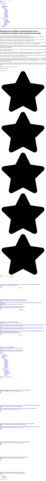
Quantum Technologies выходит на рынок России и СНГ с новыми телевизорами (15, 390)
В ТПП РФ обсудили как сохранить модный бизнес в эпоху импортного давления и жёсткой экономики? (20, 405)
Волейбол (6, 20)
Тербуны (6, 15)
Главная (3, 5)
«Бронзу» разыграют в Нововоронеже (7, 347)
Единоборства (7, 21)
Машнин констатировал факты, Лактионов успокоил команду (12, 472)
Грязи (5, 8)
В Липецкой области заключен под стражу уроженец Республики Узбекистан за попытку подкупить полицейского (22, 327)
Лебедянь (6, 12)
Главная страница (3, 28)
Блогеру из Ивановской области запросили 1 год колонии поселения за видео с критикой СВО (18, 408)
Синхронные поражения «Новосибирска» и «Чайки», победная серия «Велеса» (15, 441)
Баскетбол (6, 19)
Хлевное (6, 16)
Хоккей (5, 24)
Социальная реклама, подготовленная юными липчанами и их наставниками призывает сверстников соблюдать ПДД (22, 324)
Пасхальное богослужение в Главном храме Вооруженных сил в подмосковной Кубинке (17, 423)
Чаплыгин (6, 17)
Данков (5, 9)
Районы (3, 7)
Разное (3, 26)
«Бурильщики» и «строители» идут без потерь (9, 321)
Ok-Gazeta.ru (2, 1)
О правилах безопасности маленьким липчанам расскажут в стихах (13, 299)
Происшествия (5, 6)
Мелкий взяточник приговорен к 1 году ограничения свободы (12, 350)
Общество (4, 25)
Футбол (5, 23)
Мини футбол (7, 22)
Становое (6, 14)
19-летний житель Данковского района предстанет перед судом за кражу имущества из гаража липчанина (20, 284)
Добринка (6, 10)
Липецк (5, 13)
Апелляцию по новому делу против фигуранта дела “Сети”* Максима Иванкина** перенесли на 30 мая (20, 426)
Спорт (3, 18)
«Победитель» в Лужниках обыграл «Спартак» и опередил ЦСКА (12, 306)
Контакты (4, 477)
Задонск (6, 11)
